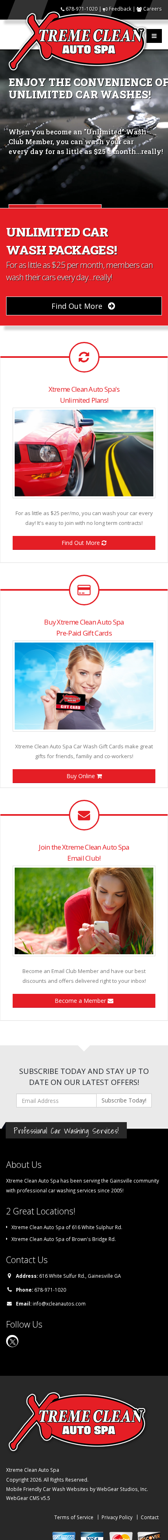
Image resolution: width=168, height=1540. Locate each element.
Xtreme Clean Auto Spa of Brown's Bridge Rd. (63, 1239)
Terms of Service (73, 1517)
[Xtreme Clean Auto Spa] (80, 41)
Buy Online (81, 776)
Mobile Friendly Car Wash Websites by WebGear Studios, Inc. (77, 1489)
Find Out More (77, 306)
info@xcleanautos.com (59, 1303)
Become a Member (81, 1000)
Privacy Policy (117, 1517)
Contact (150, 1517)
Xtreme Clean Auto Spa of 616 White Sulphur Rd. (66, 1227)
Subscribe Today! (124, 1100)
